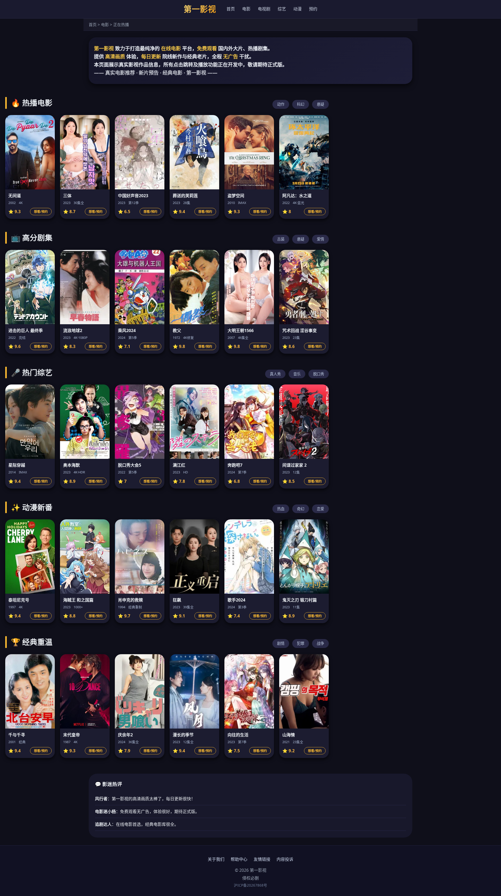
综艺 (282, 9)
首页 (230, 9)
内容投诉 (285, 859)
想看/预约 (41, 211)
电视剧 (264, 9)
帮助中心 (239, 859)
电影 (246, 9)
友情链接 (262, 859)
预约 (313, 9)
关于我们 (216, 859)
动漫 (297, 9)
